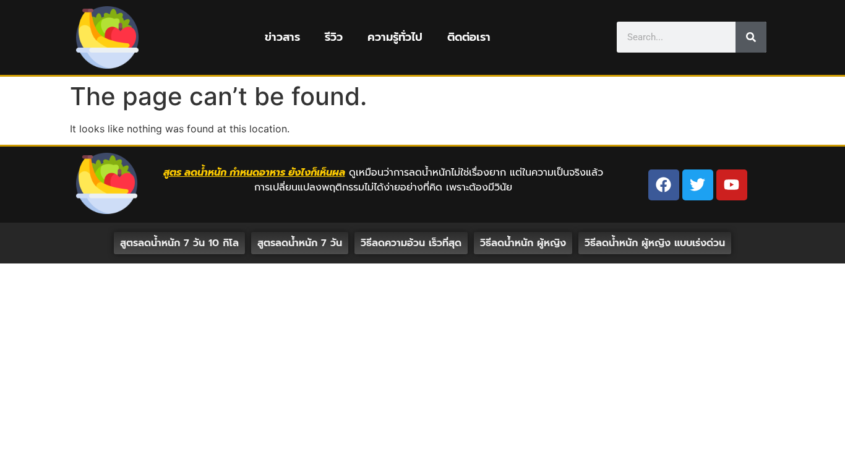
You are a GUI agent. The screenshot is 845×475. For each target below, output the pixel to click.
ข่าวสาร (282, 37)
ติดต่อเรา (469, 37)
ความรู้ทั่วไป (394, 37)
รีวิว (334, 37)
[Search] (751, 37)
